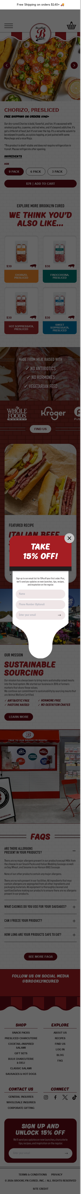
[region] (40, 4)
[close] (69, 538)
